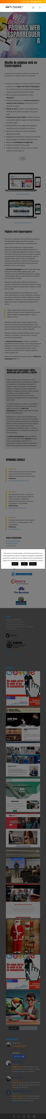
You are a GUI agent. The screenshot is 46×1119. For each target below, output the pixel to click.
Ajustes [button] (15, 564)
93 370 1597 (26, 2)
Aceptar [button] (24, 564)
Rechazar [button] (32, 564)
